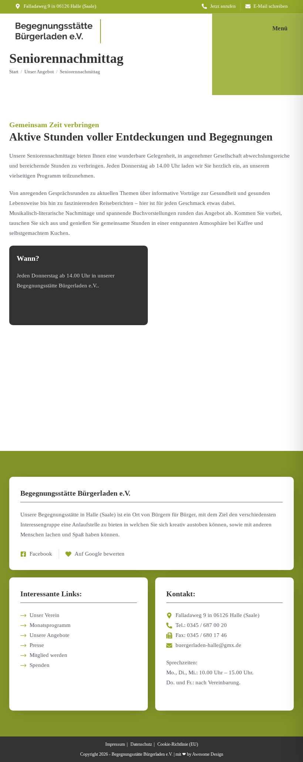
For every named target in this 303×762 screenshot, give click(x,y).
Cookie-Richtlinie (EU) (177, 744)
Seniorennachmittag (80, 71)
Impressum (115, 744)
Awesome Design (207, 754)
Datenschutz (141, 744)
